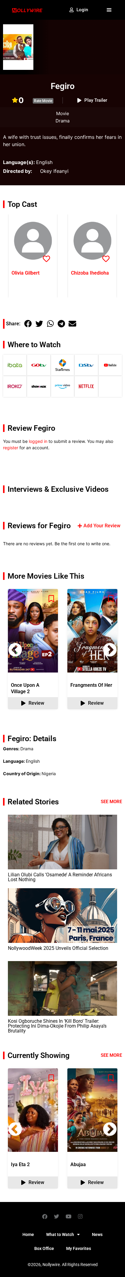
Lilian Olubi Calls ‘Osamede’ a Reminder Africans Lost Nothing (60, 877)
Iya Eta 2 (20, 1164)
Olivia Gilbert (25, 273)
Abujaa (78, 1164)
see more (111, 1055)
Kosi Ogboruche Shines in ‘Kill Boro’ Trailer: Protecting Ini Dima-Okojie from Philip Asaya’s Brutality (57, 1026)
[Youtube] (68, 1216)
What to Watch (60, 1234)
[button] (109, 10)
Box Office (44, 1248)
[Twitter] (57, 1216)
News (97, 1234)
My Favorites (78, 1248)
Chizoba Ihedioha (90, 273)
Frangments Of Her (91, 685)
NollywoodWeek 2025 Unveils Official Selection (58, 948)
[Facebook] (45, 1216)
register (10, 447)
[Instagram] (80, 1216)
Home (28, 1234)
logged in (38, 441)
